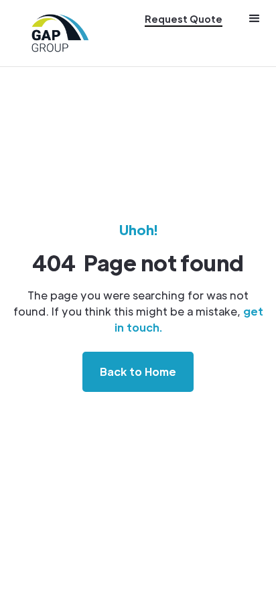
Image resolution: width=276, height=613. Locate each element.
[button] (254, 33)
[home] (60, 33)
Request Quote (183, 19)
